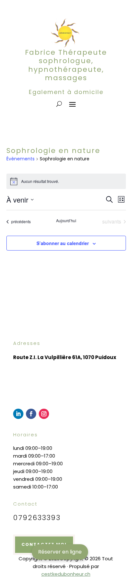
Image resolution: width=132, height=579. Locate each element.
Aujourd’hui (66, 220)
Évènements (20, 159)
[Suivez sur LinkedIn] (18, 414)
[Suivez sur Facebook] (31, 414)
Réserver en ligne (60, 551)
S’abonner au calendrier (63, 243)
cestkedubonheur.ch (65, 574)
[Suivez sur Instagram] (44, 414)
